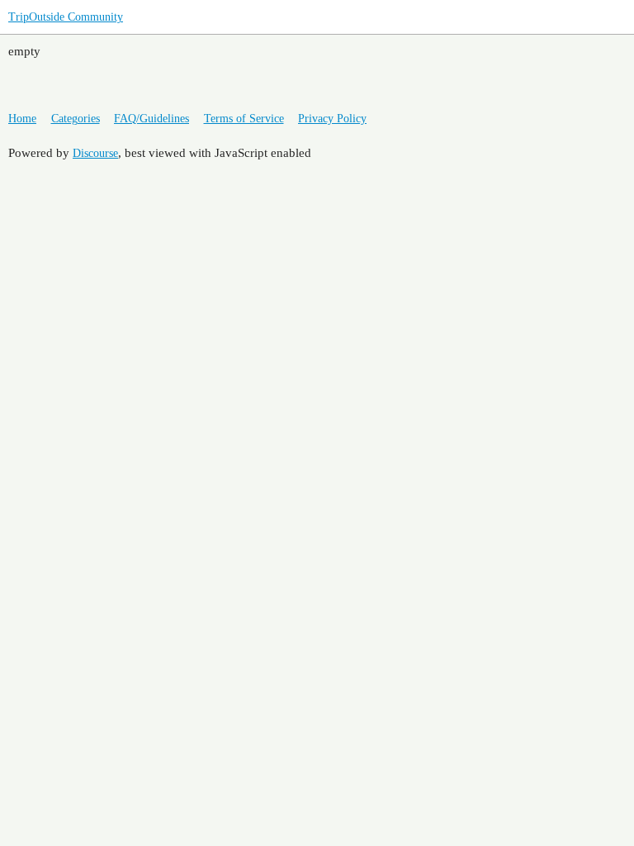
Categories (75, 118)
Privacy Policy (332, 118)
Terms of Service (244, 118)
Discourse (95, 153)
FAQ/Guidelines (151, 118)
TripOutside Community (65, 17)
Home (22, 118)
